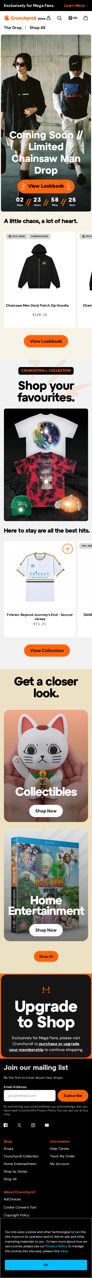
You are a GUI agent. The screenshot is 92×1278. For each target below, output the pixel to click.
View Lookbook (46, 186)
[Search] (59, 18)
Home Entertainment (20, 1164)
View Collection (47, 650)
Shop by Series (15, 1171)
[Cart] (85, 17)
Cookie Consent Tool (20, 1207)
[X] (19, 1125)
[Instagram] (33, 1125)
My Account (59, 1164)
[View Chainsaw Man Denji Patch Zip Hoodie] (40, 267)
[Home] (25, 18)
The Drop (13, 28)
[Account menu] (48, 17)
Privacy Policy (56, 1246)
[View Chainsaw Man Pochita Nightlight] (67, 504)
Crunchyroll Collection (21, 1156)
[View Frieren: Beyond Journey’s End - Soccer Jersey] (40, 577)
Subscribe (73, 1095)
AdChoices (12, 1199)
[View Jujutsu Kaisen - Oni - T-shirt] (46, 482)
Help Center (59, 1148)
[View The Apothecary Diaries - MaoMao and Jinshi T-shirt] (46, 431)
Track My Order (62, 1156)
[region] (48, 280)
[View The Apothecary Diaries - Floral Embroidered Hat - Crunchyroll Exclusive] (21, 510)
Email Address (15, 1087)
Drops (8, 1148)
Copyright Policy (16, 1215)
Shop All (37, 28)
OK (46, 1265)
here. (64, 1251)
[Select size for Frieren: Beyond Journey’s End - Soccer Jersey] (68, 549)
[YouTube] (47, 1125)
